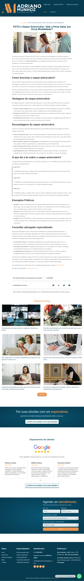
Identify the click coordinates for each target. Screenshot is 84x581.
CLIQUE (58, 265)
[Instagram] (43, 566)
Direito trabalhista (22, 557)
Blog (25, 22)
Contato (4, 562)
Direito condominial (22, 555)
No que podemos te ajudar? (50, 515)
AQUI (62, 265)
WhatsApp (63, 508)
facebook (35, 268)
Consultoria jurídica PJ (23, 560)
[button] (53, 285)
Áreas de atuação (7, 557)
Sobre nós (5, 555)
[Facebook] (34, 566)
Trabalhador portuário (23, 562)
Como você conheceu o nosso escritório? (53, 521)
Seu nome (45, 508)
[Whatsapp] (37, 566)
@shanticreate (54, 578)
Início (21, 22)
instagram (29, 268)
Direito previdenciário (23, 552)
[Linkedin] (40, 566)
